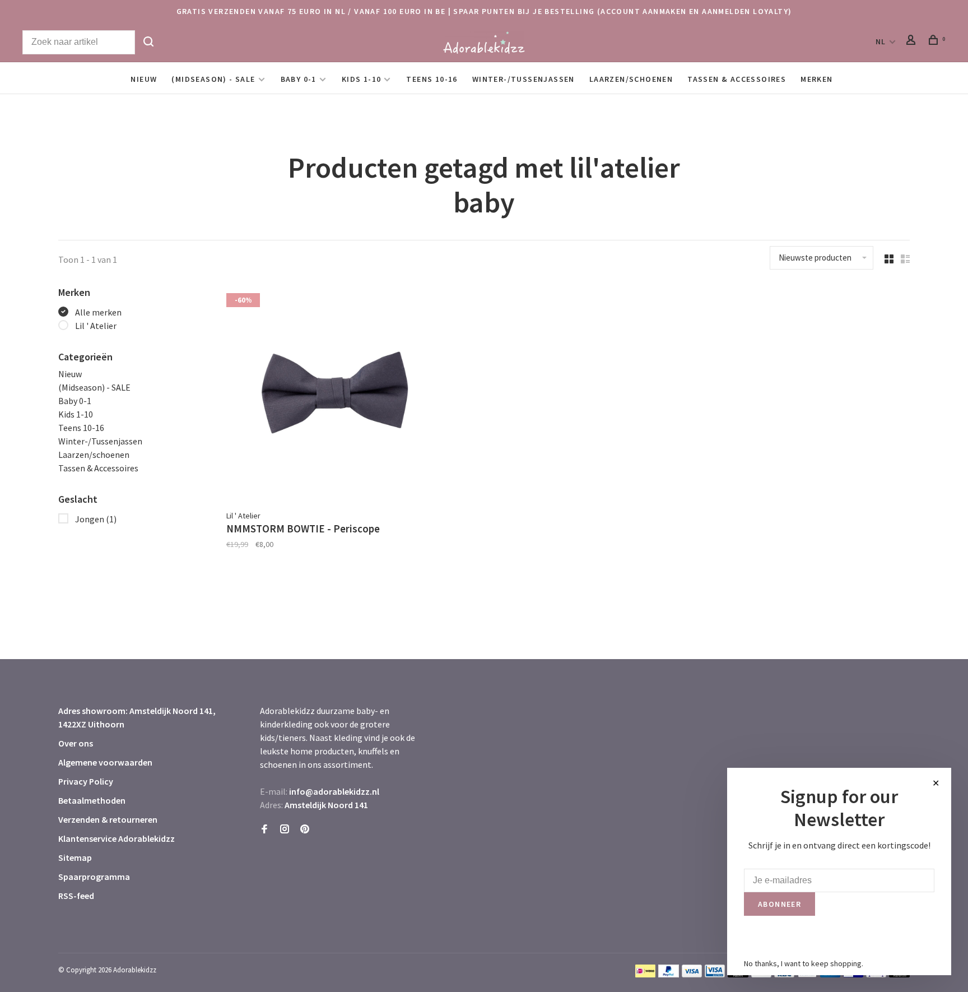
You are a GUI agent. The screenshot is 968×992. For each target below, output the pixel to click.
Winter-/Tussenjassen (523, 79)
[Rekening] (912, 41)
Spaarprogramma (94, 876)
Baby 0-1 (299, 79)
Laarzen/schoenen (631, 79)
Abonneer (779, 904)
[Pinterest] (304, 829)
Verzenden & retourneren (107, 819)
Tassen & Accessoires (736, 79)
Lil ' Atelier (96, 325)
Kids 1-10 (361, 79)
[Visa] (692, 974)
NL (881, 41)
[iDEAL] (645, 974)
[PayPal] (668, 974)
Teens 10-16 (431, 79)
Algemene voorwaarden (105, 762)
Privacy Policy (85, 781)
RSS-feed (76, 895)
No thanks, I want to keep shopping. (803, 963)
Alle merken (98, 312)
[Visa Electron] (715, 974)
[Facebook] (264, 829)
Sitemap (75, 857)
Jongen (96, 519)
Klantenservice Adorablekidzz (116, 838)
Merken (816, 79)
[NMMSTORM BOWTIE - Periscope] (334, 394)
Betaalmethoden (91, 800)
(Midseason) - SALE (213, 79)
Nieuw (144, 79)
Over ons (75, 743)
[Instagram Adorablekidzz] (284, 829)
